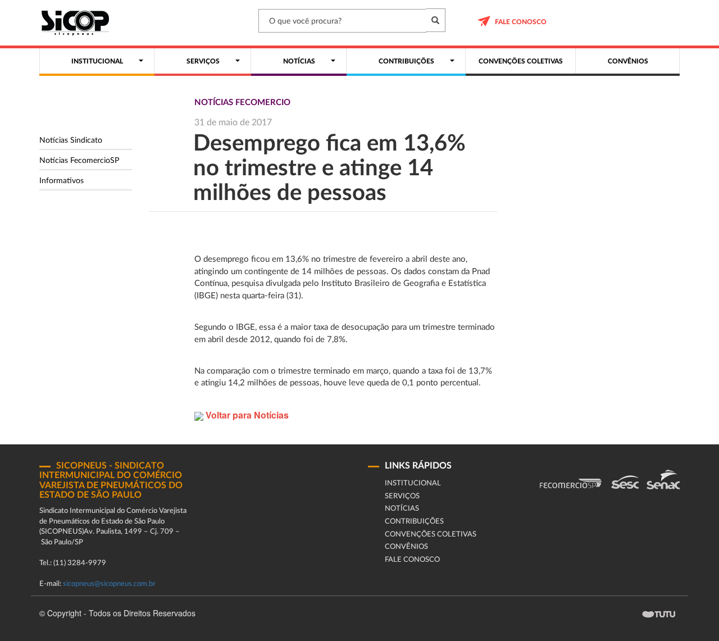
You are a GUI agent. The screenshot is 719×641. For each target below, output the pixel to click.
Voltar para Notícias (246, 414)
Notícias (402, 508)
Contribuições (414, 521)
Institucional (413, 483)
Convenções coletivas (430, 534)
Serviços (402, 496)
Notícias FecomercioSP (79, 161)
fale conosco (521, 22)
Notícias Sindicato (70, 140)
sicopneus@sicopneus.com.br (109, 584)
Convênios (406, 547)
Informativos (61, 181)
